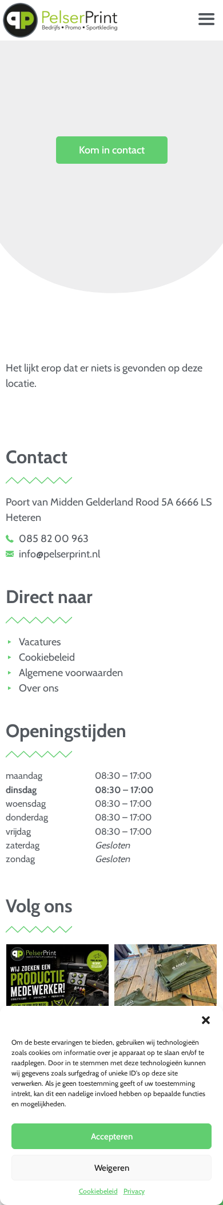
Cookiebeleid (98, 1191)
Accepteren (112, 1136)
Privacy (134, 1191)
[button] (206, 1020)
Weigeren (111, 1168)
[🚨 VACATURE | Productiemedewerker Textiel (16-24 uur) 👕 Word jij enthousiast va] (57, 995)
